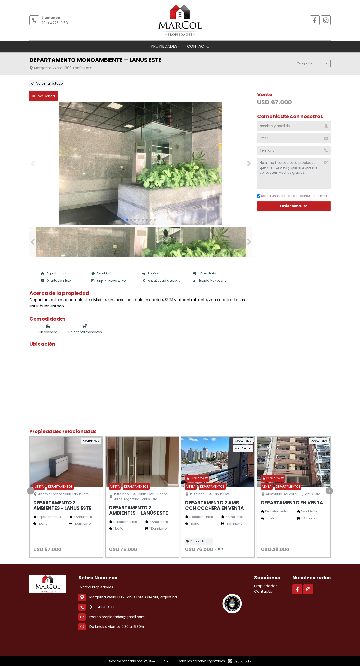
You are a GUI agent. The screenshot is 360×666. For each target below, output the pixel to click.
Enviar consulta (293, 206)
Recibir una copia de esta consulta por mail (294, 196)
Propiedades (164, 46)
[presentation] (31, 490)
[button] (249, 163)
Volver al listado (49, 83)
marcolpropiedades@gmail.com (117, 616)
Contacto (198, 46)
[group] (140, 163)
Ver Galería (46, 96)
